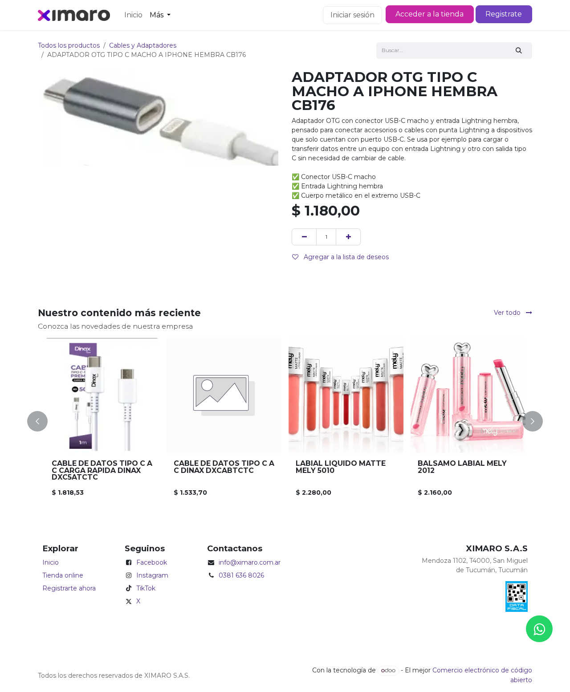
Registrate (503, 14)
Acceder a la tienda (429, 14)
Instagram (152, 575)
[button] (43, 421)
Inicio (50, 562)
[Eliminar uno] (304, 236)
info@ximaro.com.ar (250, 562)
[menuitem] (133, 15)
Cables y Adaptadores (142, 45)
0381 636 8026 (241, 575)
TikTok (145, 588)
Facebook (151, 562)
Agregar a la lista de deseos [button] (345, 257)
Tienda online (62, 575)
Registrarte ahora (69, 588)
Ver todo (508, 313)
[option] (285, 421)
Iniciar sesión (352, 15)
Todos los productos (69, 45)
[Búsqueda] (519, 50)
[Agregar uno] (348, 236)
